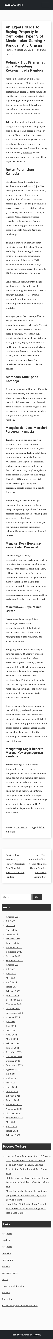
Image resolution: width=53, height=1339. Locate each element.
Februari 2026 (13, 938)
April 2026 (11, 929)
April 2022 (11, 1126)
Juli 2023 (10, 1073)
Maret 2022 (12, 1130)
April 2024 (11, 1034)
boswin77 (27, 152)
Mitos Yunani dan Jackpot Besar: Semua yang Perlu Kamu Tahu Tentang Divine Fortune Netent (26, 1195)
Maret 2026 (12, 934)
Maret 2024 (12, 1039)
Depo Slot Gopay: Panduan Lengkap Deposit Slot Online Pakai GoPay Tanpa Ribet (26, 1169)
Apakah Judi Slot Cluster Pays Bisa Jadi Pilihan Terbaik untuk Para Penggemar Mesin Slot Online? (26, 1208)
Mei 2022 (10, 1121)
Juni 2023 (11, 1078)
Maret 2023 (12, 1091)
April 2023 (11, 1087)
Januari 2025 (12, 995)
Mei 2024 (10, 1030)
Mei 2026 (10, 925)
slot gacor (7, 1233)
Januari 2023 (12, 1100)
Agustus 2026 (13, 916)
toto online (7, 1259)
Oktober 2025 (13, 956)
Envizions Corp (13, 5)
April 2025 (11, 982)
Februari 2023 (13, 1095)
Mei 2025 (10, 977)
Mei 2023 (10, 1082)
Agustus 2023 (13, 1069)
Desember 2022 (14, 1104)
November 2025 (14, 951)
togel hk (6, 1240)
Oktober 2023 (13, 1060)
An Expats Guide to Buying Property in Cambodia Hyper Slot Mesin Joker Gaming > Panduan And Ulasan (25, 36)
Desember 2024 (14, 999)
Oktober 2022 (13, 1113)
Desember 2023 (14, 1052)
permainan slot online (13, 1286)
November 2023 (14, 1056)
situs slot (6, 1253)
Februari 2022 (13, 1135)
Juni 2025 (11, 973)
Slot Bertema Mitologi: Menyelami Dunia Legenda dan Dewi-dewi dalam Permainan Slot (27, 1182)
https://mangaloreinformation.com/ (20, 1305)
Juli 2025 (10, 969)
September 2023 (14, 1065)
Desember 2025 (14, 947)
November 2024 (14, 1004)
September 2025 (14, 960)
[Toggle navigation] (45, 5)
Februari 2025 (13, 991)
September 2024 (14, 1012)
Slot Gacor (21, 827)
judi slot (6, 1266)
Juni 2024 (11, 1026)
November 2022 (14, 1108)
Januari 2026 (12, 942)
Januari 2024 (12, 1047)
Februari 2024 (13, 1043)
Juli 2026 (10, 921)
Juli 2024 (10, 1021)
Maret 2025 (12, 986)
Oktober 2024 (13, 1008)
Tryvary (37, 1334)
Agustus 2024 (13, 1017)
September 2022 (14, 1117)
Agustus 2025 (13, 964)
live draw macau (10, 1272)
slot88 (5, 1279)
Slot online (7, 1299)
